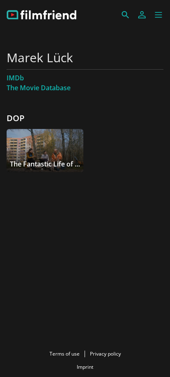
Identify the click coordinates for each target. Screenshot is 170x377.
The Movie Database (39, 87)
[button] (158, 15)
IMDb (15, 77)
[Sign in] (142, 15)
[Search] (125, 15)
